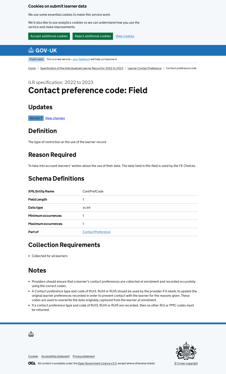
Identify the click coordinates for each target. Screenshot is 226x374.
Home (32, 68)
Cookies (33, 356)
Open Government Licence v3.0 (97, 363)
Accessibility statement (55, 356)
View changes (55, 118)
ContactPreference (97, 232)
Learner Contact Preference (144, 68)
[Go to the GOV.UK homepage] (42, 50)
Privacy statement (84, 356)
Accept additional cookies (49, 36)
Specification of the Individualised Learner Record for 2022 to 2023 (81, 68)
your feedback (81, 59)
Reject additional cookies (93, 36)
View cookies (125, 36)
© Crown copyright (186, 363)
